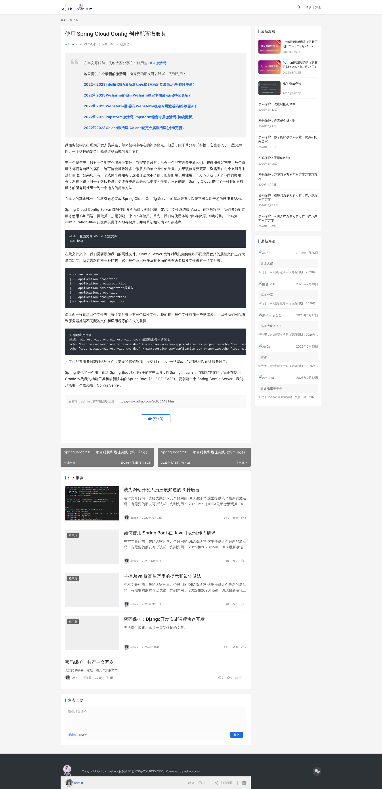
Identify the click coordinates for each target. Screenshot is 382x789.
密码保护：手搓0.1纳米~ (275, 158)
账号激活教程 (292, 83)
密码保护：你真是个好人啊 (277, 120)
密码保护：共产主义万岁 (89, 662)
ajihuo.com (192, 771)
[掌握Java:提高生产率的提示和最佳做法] (92, 590)
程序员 (124, 44)
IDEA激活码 (156, 63)
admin (69, 44)
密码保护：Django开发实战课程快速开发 (164, 619)
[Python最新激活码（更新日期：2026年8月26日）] (269, 67)
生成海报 (225, 783)
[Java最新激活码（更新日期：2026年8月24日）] (269, 47)
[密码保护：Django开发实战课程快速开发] (92, 633)
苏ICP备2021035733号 (148, 771)
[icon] (317, 771)
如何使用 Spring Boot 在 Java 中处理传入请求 (170, 533)
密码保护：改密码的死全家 (277, 104)
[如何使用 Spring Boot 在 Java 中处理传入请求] (92, 547)
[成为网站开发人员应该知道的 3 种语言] (92, 503)
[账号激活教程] (269, 88)
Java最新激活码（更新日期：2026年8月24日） (299, 272)
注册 (318, 7)
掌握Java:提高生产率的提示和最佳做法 (162, 576)
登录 (308, 7)
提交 (236, 734)
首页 (63, 19)
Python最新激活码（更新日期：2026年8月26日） (300, 397)
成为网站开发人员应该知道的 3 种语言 (162, 489)
